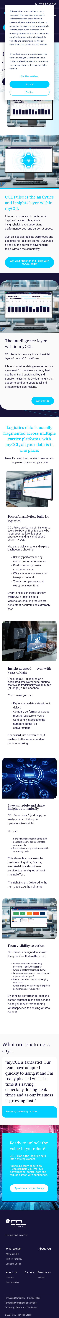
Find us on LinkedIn (16, 1235)
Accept (29, 84)
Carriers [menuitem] (29, 1272)
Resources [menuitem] (44, 1272)
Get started (42, 400)
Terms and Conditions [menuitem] (15, 1298)
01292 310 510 (47, 4)
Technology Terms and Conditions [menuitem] (21, 1307)
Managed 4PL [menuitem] (12, 1254)
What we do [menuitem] (13, 1248)
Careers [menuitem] (10, 1277)
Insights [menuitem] (41, 1277)
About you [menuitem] (45, 1248)
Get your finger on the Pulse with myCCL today (29, 262)
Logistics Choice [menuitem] (13, 1264)
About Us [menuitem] (11, 1272)
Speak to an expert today (29, 1188)
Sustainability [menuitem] (12, 1282)
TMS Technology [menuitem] (14, 1259)
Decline (29, 92)
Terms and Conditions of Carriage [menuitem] (21, 1303)
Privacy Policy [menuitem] (33, 1298)
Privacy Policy (16, 48)
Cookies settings (29, 76)
